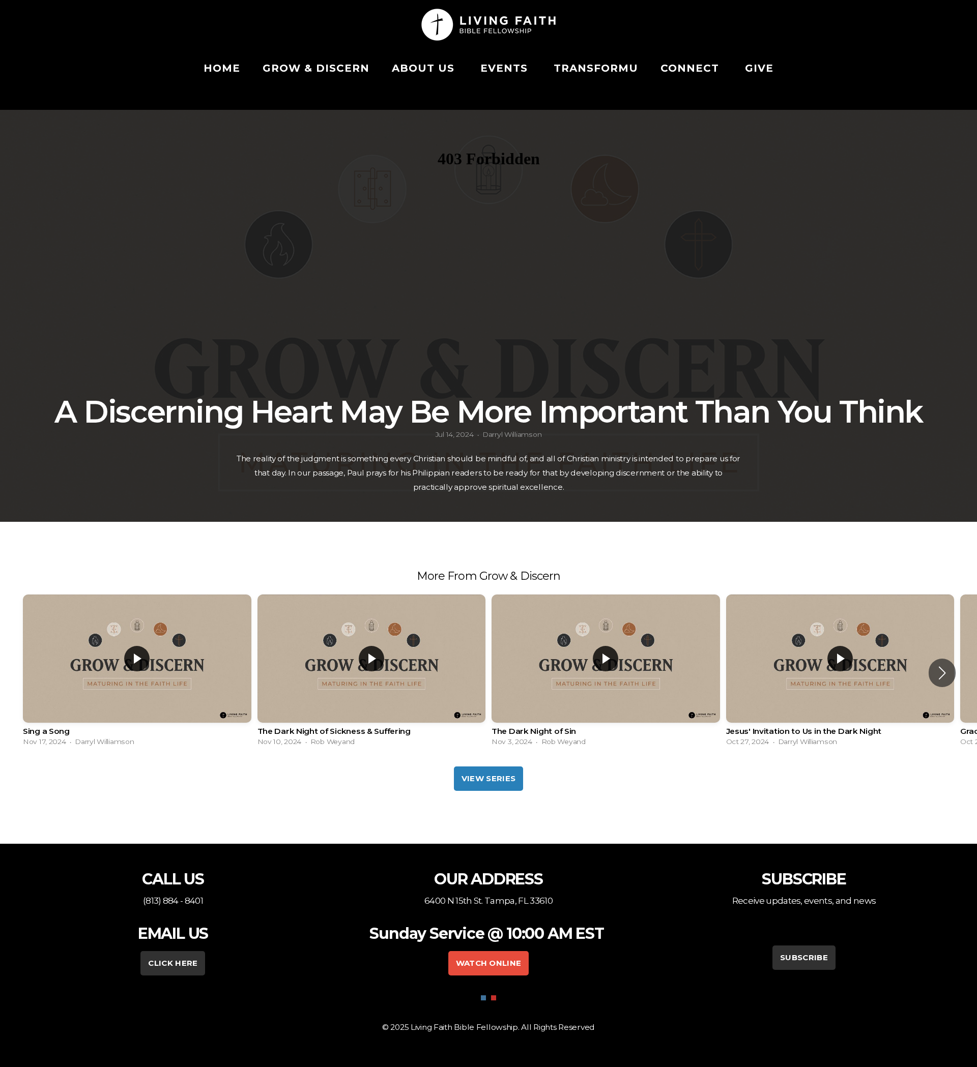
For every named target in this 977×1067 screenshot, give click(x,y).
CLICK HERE (172, 963)
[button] (942, 673)
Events (505, 68)
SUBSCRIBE (804, 957)
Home (222, 68)
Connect (691, 68)
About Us (425, 68)
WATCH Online (489, 963)
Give (759, 68)
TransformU (596, 68)
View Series (488, 778)
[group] (137, 673)
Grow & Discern (316, 68)
